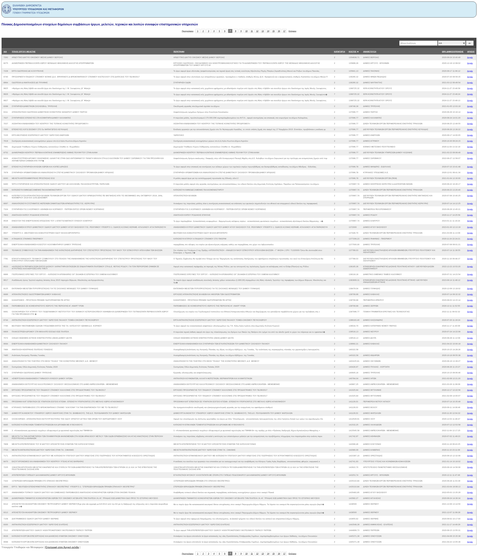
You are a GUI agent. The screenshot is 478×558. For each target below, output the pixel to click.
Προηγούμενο (187, 31)
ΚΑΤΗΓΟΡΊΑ (339, 52)
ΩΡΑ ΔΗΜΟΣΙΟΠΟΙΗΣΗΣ (452, 52)
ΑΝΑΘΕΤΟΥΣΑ (369, 52)
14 (268, 31)
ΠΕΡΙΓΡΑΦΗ (178, 52)
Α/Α (5, 52)
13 (263, 31)
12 (257, 31)
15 (273, 31)
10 (246, 31)
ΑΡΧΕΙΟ (470, 52)
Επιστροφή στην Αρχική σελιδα (62, 547)
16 (279, 31)
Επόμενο (292, 31)
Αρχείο (470, 57)
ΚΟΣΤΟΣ (352, 52)
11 (252, 31)
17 (284, 31)
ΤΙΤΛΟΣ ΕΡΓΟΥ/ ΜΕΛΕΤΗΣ (23, 52)
